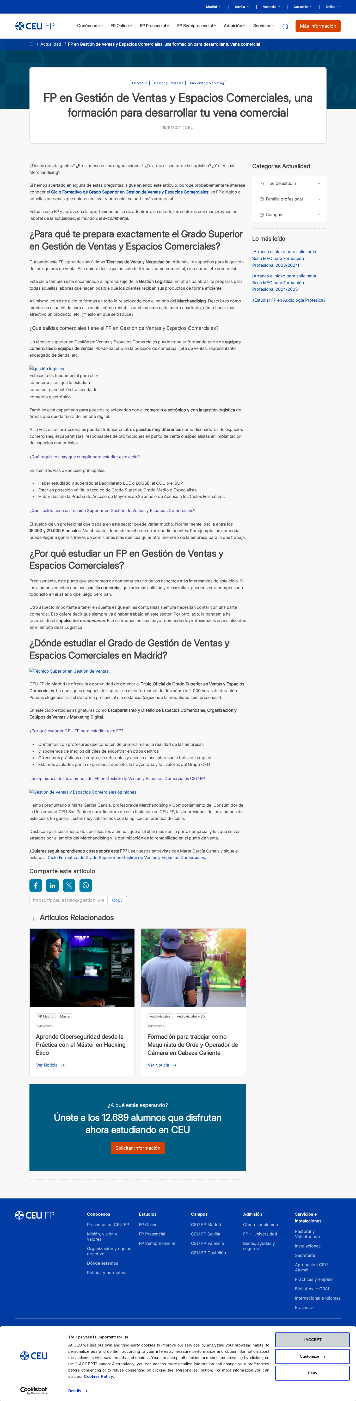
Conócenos (98, 1214)
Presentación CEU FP (108, 1224)
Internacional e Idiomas (318, 1298)
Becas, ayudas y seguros (259, 1246)
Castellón (301, 7)
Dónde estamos (102, 1263)
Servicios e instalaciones (308, 1217)
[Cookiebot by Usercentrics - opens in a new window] (34, 1391)
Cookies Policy (98, 1376)
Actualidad (50, 44)
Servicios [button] (262, 25)
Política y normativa (106, 1272)
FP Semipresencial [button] (195, 25)
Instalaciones (308, 1245)
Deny (312, 1373)
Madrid (211, 7)
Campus (199, 1214)
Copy (117, 900)
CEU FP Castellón (208, 1252)
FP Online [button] (120, 25)
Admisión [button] (233, 25)
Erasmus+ (305, 1307)
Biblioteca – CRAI (312, 1288)
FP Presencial (152, 1233)
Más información (318, 26)
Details (74, 1390)
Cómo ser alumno (260, 1224)
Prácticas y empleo (314, 1279)
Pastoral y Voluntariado (307, 1234)
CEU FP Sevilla (205, 1233)
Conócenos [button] (88, 25)
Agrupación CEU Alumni (311, 1267)
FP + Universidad (260, 1233)
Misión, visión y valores (102, 1236)
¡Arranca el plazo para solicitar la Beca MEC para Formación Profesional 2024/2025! (284, 282)
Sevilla (240, 7)
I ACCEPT (313, 1339)
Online (330, 7)
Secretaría (305, 1255)
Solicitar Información (137, 1148)
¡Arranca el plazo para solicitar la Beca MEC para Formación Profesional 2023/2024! (284, 258)
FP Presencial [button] (153, 25)
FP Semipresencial (157, 1243)
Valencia (269, 7)
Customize (309, 1356)
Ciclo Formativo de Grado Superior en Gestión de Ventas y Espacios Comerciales (129, 191)
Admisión (252, 1214)
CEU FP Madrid (206, 1224)
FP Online (148, 1224)
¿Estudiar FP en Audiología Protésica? (289, 300)
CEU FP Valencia (207, 1243)
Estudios (148, 1214)
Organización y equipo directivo (109, 1251)
